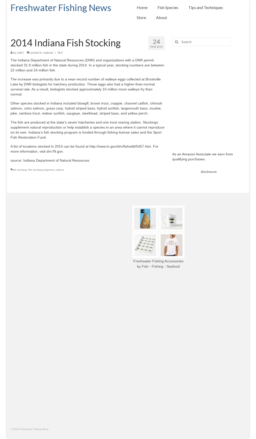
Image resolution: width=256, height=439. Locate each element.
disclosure (209, 172)
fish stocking (19, 169)
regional (48, 52)
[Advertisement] (209, 95)
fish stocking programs (41, 169)
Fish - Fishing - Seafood (161, 266)
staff (19, 52)
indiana (60, 169)
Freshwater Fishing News (60, 7)
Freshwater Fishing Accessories (158, 261)
